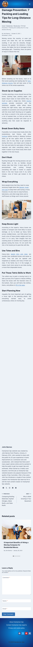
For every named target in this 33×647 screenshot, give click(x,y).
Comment (6, 577)
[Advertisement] (16, 372)
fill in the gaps (20, 285)
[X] (23, 633)
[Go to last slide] (4, 537)
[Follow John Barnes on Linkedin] (12, 487)
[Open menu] (29, 4)
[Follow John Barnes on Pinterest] (15, 487)
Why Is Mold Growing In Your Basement (26, 497)
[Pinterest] (26, 633)
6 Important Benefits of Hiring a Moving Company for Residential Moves (16, 545)
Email (5, 609)
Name (5, 601)
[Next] (28, 537)
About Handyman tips (16, 622)
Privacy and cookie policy (16, 628)
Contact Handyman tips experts (16, 625)
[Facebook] (19, 633)
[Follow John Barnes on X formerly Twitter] (6, 487)
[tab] (13, 556)
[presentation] (16, 529)
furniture (4, 136)
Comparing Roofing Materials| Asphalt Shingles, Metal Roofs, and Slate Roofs (8, 499)
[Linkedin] (29, 633)
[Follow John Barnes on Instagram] (9, 487)
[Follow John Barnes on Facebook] (3, 487)
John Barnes (8, 550)
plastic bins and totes (19, 254)
